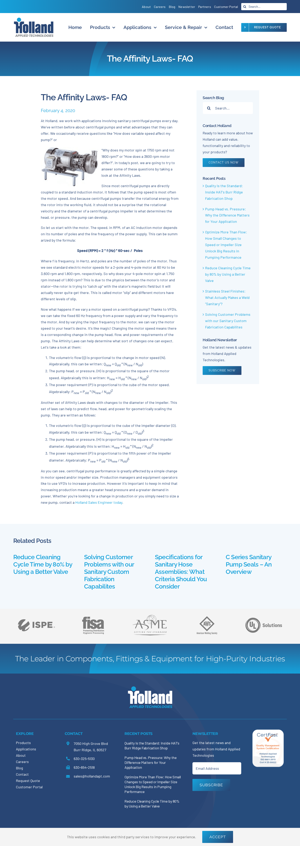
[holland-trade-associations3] (207, 618)
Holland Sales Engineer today (98, 502)
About (21, 755)
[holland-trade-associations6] (36, 614)
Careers (22, 761)
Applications (26, 749)
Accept (217, 837)
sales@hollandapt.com (92, 776)
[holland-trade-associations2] (150, 616)
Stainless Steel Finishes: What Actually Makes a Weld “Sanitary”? (227, 297)
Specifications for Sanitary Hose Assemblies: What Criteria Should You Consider (181, 571)
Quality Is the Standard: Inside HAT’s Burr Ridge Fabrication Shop (224, 192)
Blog (19, 768)
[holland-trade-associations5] (263, 614)
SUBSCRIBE (211, 785)
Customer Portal (29, 787)
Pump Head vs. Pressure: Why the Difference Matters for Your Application (227, 215)
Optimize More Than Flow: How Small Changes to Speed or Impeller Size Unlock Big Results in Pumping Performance (226, 245)
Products (23, 742)
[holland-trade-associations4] (93, 618)
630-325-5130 (84, 758)
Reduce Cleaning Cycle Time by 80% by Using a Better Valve (228, 274)
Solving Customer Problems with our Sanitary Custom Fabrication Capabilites (227, 320)
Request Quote (28, 780)
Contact (22, 774)
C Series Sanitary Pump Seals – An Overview (249, 564)
